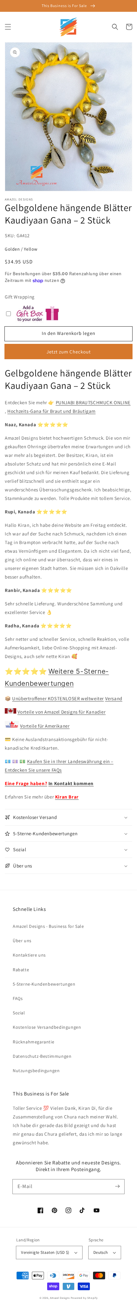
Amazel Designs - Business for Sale (48, 926)
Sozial (19, 1013)
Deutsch (100, 1252)
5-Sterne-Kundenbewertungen (44, 984)
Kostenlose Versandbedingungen (47, 1027)
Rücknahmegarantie (33, 1042)
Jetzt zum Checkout (69, 352)
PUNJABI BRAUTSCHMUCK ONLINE (93, 402)
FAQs (18, 998)
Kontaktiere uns (29, 955)
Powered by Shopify (84, 1297)
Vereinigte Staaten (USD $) (45, 1252)
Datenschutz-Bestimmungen (42, 1056)
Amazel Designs (60, 1297)
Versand (113, 698)
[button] (8, 27)
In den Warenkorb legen (68, 333)
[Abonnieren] (117, 1186)
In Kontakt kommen (71, 783)
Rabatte (21, 970)
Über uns (22, 940)
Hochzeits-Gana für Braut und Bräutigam (51, 411)
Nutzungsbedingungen (36, 1070)
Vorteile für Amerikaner (45, 726)
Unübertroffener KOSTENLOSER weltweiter (58, 698)
